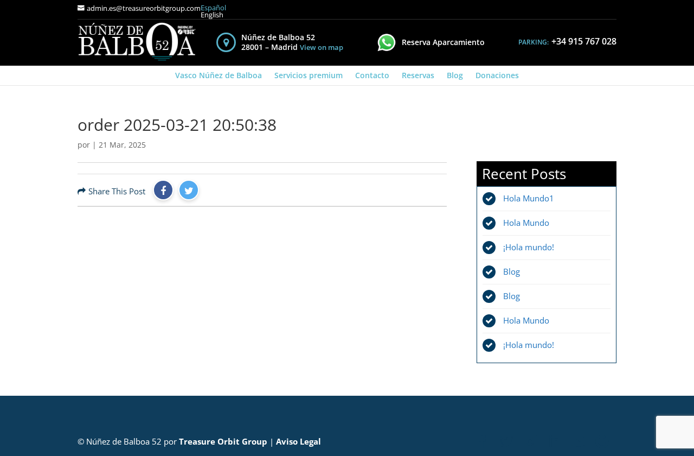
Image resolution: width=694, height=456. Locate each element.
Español (213, 7)
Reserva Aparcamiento (443, 42)
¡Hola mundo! (528, 247)
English (212, 15)
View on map (321, 47)
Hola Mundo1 (528, 198)
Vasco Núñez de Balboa (218, 75)
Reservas (418, 75)
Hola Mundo (526, 222)
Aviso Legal (298, 441)
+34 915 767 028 (583, 41)
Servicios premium (308, 75)
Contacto (372, 75)
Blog (455, 75)
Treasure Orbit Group (223, 441)
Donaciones (497, 75)
